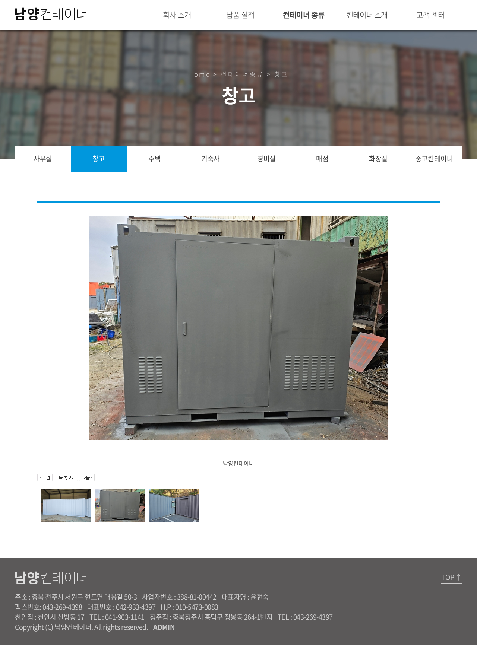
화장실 (378, 158)
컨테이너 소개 (367, 14)
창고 (98, 158)
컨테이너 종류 (304, 14)
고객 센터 (430, 14)
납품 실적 (240, 14)
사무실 (43, 158)
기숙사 (210, 158)
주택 (154, 158)
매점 (322, 158)
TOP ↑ (451, 577)
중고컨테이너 (434, 158)
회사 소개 (177, 14)
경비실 (266, 158)
